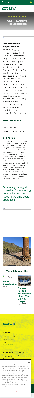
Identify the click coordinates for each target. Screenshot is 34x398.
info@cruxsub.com (8, 344)
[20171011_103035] (17, 222)
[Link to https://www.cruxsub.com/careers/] (31, 2)
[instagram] (5, 2)
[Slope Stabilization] (9, 277)
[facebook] (2, 2)
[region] (15, 378)
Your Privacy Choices (16, 391)
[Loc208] (17, 251)
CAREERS (27, 2)
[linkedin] (8, 2)
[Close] (29, 362)
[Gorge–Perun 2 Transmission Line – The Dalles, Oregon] (24, 280)
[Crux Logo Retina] (9, 323)
